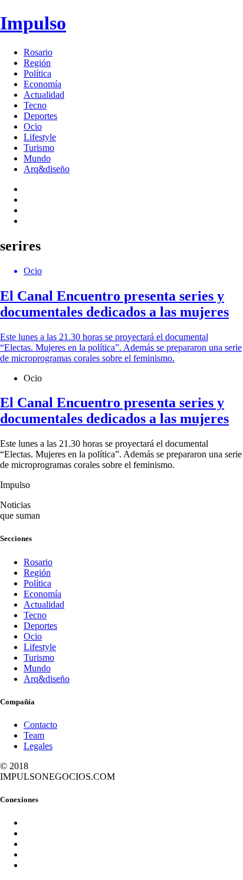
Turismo (39, 148)
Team (34, 735)
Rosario (38, 52)
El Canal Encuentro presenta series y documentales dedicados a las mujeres (114, 410)
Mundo (37, 158)
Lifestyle (40, 137)
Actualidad (44, 95)
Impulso (33, 23)
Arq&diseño (47, 169)
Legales (38, 746)
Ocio (33, 126)
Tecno (35, 105)
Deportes (40, 116)
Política (37, 73)
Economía (42, 84)
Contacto (40, 725)
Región (37, 63)
